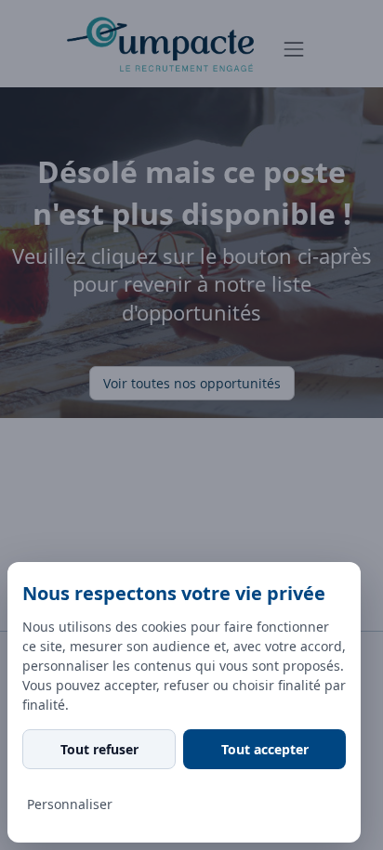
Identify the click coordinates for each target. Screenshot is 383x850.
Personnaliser (69, 804)
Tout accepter (265, 749)
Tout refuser (99, 749)
